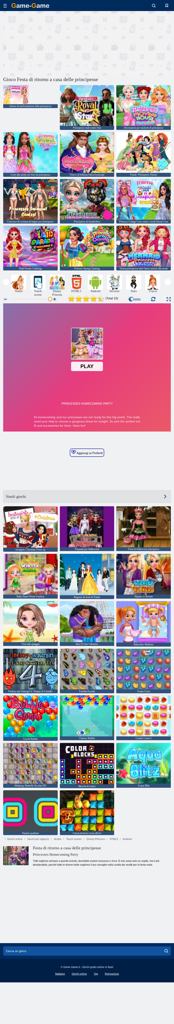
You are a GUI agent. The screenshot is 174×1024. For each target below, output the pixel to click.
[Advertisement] (45, 43)
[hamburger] (5, 6)
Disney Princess (95, 839)
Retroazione (112, 973)
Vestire (57, 839)
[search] (166, 951)
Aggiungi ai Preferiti (89, 453)
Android (127, 839)
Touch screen (74, 839)
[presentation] (6, 282)
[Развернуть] (169, 299)
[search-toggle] (153, 5)
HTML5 (113, 839)
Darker (137, 299)
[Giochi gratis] (30, 5)
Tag (96, 973)
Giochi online (14, 839)
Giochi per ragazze (38, 839)
